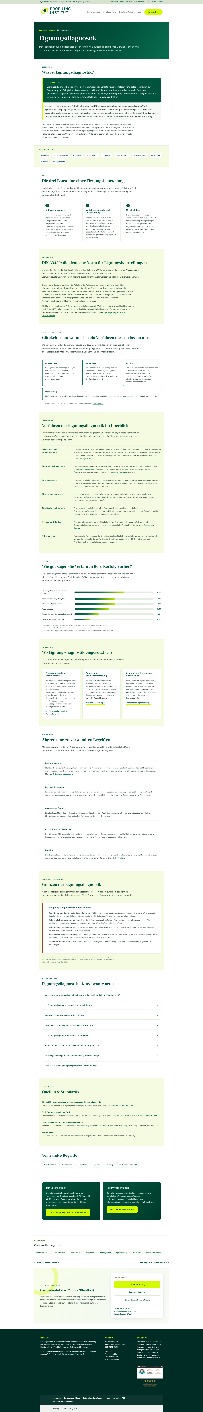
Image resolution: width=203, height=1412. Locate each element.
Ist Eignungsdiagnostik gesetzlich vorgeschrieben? (101, 1005)
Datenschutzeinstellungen (92, 1398)
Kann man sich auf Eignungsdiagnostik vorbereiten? (101, 1025)
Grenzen (44, 161)
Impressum (57, 1398)
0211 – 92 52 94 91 (122, 1308)
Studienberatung (93, 12)
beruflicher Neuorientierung (138, 692)
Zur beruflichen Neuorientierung (137, 1300)
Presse (154, 2)
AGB (123, 1398)
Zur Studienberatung (137, 1292)
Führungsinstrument (154, 1252)
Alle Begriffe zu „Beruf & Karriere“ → (154, 1262)
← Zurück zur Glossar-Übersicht (46, 1262)
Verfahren (106, 155)
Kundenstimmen (139, 2)
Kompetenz (82, 1165)
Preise (122, 2)
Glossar (52, 30)
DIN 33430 (77, 155)
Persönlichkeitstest (119, 472)
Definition (45, 155)
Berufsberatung (109, 12)
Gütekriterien (92, 155)
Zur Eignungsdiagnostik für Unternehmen (68, 1212)
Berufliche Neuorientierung (130, 12)
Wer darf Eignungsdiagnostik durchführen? (101, 1015)
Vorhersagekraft (121, 155)
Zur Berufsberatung (137, 1284)
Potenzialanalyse (147, 1196)
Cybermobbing (121, 1252)
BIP (148, 469)
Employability (105, 1252)
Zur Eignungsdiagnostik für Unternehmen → (56, 712)
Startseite (43, 30)
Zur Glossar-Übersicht (127, 1165)
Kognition (96, 1165)
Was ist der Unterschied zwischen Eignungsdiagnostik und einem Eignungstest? (101, 995)
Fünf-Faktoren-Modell (84, 469)
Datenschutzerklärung (72, 1398)
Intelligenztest (85, 458)
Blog (148, 2)
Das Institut (114, 2)
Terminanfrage (153, 12)
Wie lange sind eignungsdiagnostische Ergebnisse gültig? (101, 1055)
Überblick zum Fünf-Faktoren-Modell (141, 1115)
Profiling (121, 858)
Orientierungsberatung (63, 774)
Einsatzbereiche (139, 155)
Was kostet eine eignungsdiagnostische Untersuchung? (101, 1065)
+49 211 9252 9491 (48, 2)
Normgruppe (125, 396)
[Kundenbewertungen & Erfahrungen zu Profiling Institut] (150, 1378)
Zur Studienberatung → (95, 703)
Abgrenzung (156, 155)
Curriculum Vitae (59, 1252)
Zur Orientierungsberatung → (138, 703)
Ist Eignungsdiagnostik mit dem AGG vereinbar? (101, 1035)
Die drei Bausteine (61, 155)
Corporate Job (41, 1252)
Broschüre (129, 2)
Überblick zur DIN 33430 (123, 1105)
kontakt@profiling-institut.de (125, 1311)
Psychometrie (98, 404)
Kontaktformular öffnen (123, 1314)
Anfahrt (116, 1398)
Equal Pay (137, 1252)
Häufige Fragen (59, 161)
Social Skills (75, 1252)
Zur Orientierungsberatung (122, 1209)
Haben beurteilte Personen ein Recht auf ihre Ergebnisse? (101, 1045)
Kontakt (160, 2)
